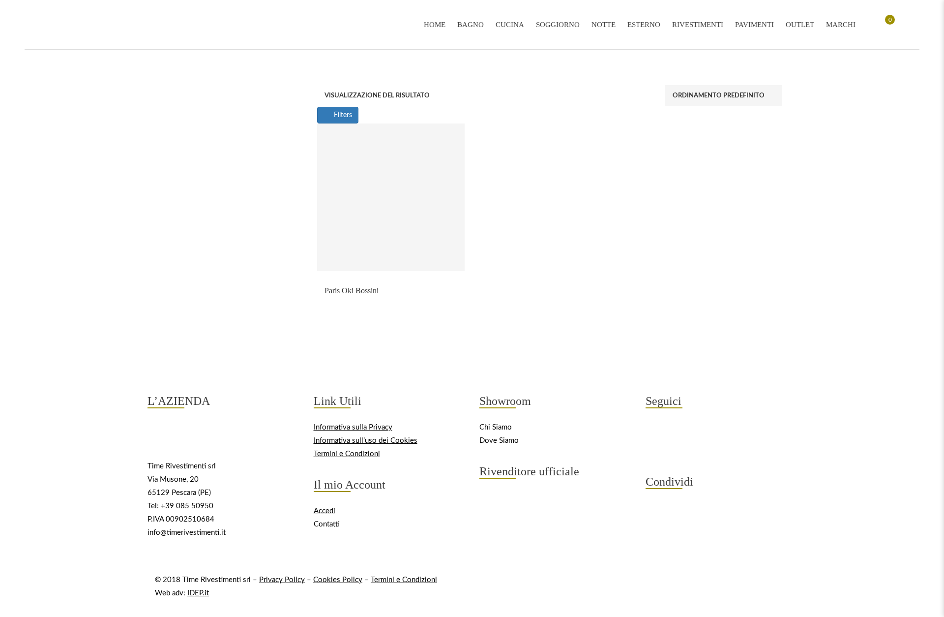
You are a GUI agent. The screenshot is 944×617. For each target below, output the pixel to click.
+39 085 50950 (187, 506)
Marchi (841, 25)
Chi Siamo (495, 427)
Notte (603, 25)
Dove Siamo (499, 440)
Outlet (800, 25)
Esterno (643, 25)
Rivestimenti (697, 25)
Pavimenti (754, 25)
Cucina (510, 25)
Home (434, 25)
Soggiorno (558, 25)
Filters (342, 115)
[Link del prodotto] (391, 197)
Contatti (327, 524)
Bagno (470, 25)
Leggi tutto (391, 283)
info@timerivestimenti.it (187, 532)
